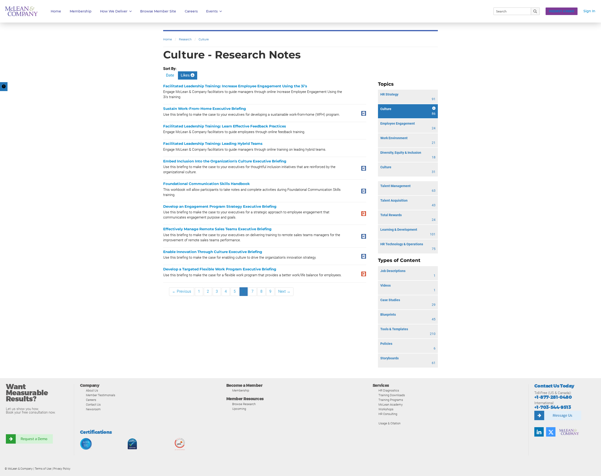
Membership (81, 11)
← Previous (181, 291)
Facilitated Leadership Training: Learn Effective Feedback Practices (224, 126)
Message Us (562, 415)
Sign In (589, 11)
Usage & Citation (389, 423)
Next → (284, 291)
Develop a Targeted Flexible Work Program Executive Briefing (219, 269)
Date (170, 75)
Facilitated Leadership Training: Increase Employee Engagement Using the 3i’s (235, 86)
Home (56, 11)
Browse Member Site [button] (158, 11)
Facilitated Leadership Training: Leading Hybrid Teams (212, 143)
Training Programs (390, 400)
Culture (204, 39)
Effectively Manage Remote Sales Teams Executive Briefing (217, 229)
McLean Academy (390, 404)
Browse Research (244, 404)
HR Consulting (387, 414)
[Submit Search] (535, 11)
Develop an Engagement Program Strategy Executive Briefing (220, 206)
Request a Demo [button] (561, 11)
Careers (91, 400)
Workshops (385, 409)
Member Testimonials (100, 395)
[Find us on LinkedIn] (539, 432)
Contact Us (93, 404)
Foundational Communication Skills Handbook (206, 183)
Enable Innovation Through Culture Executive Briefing (212, 252)
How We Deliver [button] (113, 11)
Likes (186, 75)
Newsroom (93, 409)
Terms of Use (43, 468)
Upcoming (239, 409)
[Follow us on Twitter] (550, 432)
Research (185, 39)
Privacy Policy (61, 468)
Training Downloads (391, 395)
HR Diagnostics (388, 390)
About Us (92, 390)
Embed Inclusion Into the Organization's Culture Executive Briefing (224, 161)
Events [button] (212, 11)
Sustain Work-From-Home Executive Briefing (204, 108)
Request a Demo (34, 439)
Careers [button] (191, 11)
